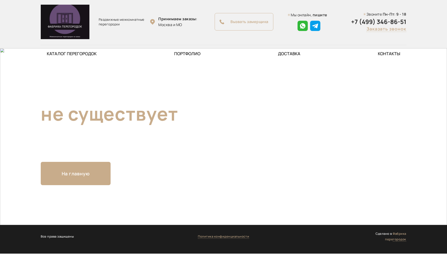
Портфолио (187, 53)
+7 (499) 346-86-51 (378, 22)
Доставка (289, 53)
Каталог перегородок (72, 53)
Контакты (389, 53)
